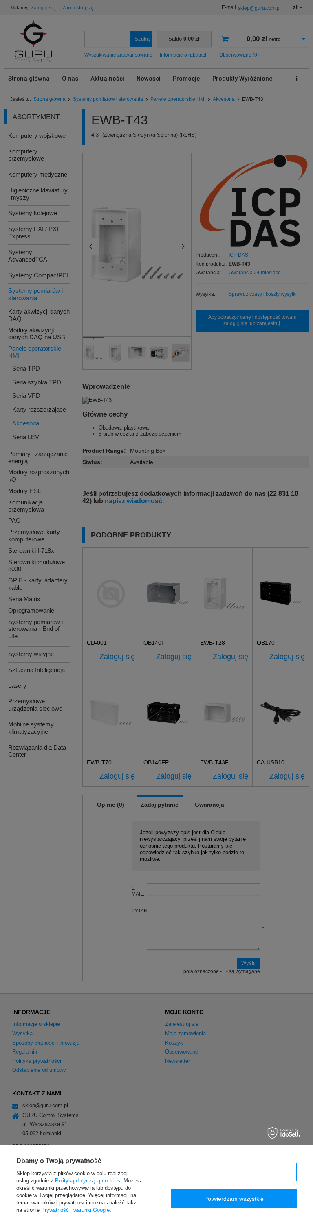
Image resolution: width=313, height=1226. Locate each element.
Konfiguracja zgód (234, 1172)
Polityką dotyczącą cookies (87, 1181)
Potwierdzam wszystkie (234, 1198)
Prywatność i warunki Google (75, 1210)
